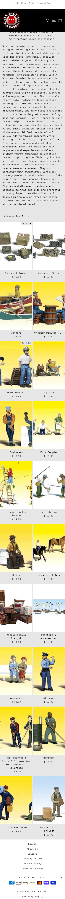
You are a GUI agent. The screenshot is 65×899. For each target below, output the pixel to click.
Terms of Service (32, 868)
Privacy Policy (32, 858)
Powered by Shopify (32, 897)
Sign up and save (32, 877)
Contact (32, 854)
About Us (32, 849)
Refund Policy (32, 863)
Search (32, 844)
